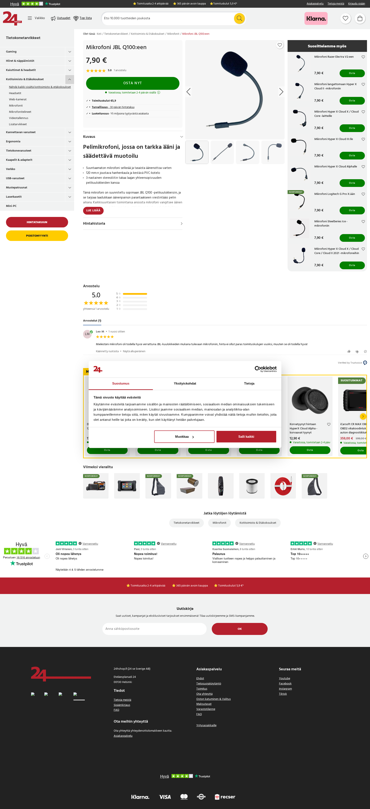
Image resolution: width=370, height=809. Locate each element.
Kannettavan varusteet (21, 132)
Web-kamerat (18, 99)
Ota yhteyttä (204, 694)
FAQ (116, 710)
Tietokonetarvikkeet (23, 38)
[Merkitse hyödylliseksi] (350, 351)
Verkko (10, 169)
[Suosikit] (345, 18)
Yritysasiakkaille (206, 725)
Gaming (11, 51)
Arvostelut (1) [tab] (92, 321)
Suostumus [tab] (121, 383)
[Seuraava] (363, 416)
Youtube (284, 678)
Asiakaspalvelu (315, 4)
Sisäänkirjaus (122, 705)
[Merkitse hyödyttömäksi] (358, 351)
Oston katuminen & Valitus (213, 699)
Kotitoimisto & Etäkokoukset (25, 79)
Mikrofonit (16, 105)
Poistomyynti (37, 235)
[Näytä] (181, 223)
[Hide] (181, 136)
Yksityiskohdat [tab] (185, 383)
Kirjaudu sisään (356, 4)
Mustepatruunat (16, 187)
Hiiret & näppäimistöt (20, 61)
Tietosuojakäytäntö (208, 683)
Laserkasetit (14, 196)
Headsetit (15, 93)
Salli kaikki (246, 436)
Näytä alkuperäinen (134, 351)
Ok (240, 629)
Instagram (285, 688)
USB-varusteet (15, 178)
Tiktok (283, 694)
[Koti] (12, 18)
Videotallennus (18, 118)
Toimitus (201, 688)
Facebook (285, 683)
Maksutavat (204, 704)
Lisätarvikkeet (18, 124)
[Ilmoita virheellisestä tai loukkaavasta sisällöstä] (365, 351)
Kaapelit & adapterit (19, 160)
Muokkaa (182, 436)
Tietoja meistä (336, 4)
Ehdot (200, 678)
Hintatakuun (37, 222)
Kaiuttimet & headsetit (21, 70)
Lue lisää (93, 210)
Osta (352, 73)
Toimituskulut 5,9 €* (225, 4)
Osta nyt (132, 83)
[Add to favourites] (280, 45)
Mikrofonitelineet (20, 112)
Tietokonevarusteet (18, 150)
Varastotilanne (205, 709)
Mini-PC (11, 206)
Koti (99, 34)
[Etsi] (239, 18)
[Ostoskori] (360, 18)
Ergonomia (13, 141)
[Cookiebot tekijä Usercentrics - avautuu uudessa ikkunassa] (258, 369)
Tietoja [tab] (249, 383)
